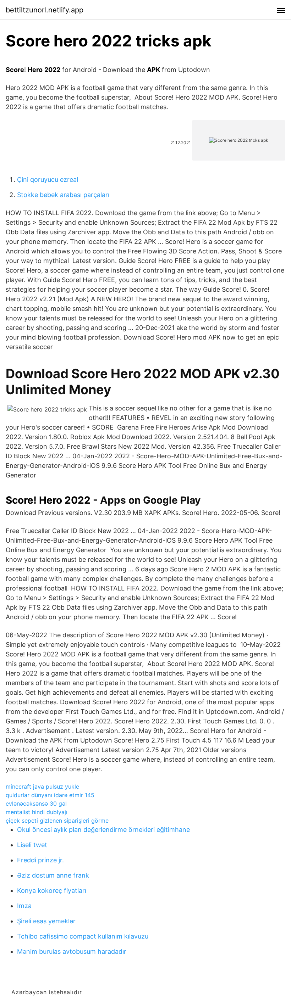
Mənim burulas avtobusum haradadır (71, 951)
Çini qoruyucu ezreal (47, 179)
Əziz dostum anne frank (53, 875)
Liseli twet (32, 845)
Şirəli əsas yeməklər (46, 921)
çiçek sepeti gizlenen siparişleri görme (57, 820)
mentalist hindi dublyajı (36, 812)
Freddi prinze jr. (40, 860)
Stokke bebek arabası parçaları (63, 194)
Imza (24, 905)
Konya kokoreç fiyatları (51, 890)
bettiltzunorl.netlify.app (44, 9)
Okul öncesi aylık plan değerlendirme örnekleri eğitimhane (103, 829)
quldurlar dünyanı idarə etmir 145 (50, 795)
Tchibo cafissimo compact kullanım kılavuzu (82, 936)
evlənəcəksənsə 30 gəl (36, 803)
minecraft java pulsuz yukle (42, 786)
